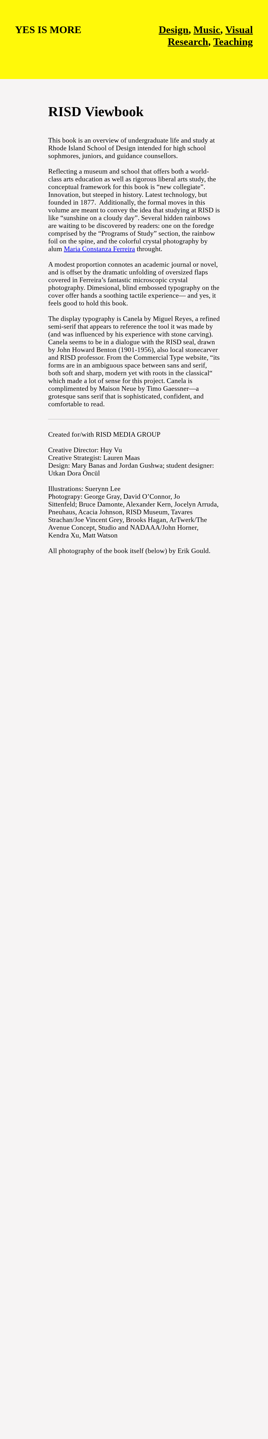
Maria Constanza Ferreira (99, 249)
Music (206, 29)
